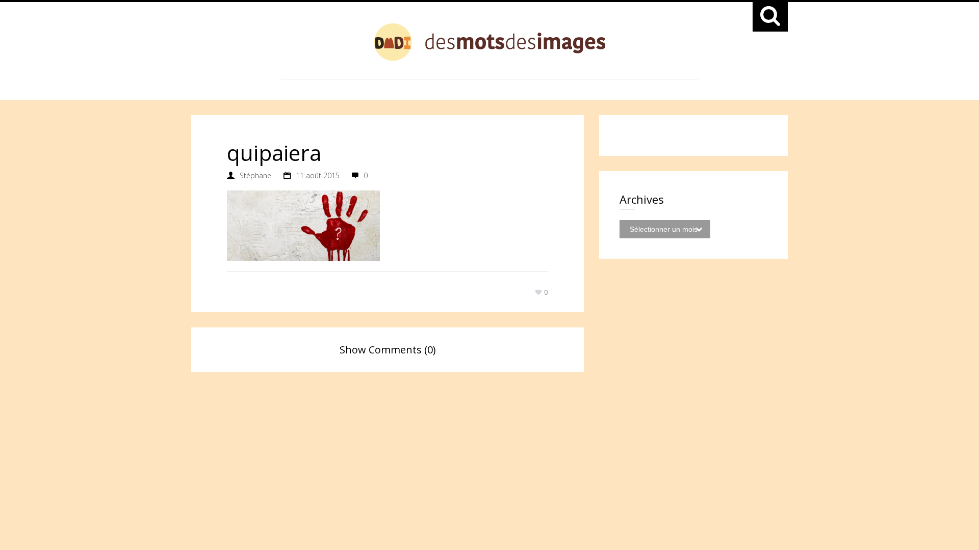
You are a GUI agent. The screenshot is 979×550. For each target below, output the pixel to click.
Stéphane (255, 175)
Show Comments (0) (388, 349)
